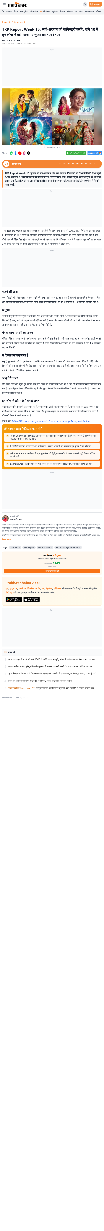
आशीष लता (17, 519)
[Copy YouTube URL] (20, 153)
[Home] (17, 4)
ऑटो (80, 11)
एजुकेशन (55, 11)
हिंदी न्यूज (10, 592)
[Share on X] (28, 153)
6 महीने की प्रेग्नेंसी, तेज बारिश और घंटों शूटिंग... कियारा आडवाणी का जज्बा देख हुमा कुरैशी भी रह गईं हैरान (50, 446)
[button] (52, 116)
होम (3, 11)
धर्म (43, 588)
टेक (76, 11)
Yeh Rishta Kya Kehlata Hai (68, 547)
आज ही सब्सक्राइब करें (52, 571)
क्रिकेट (49, 588)
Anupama (15, 547)
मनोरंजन (70, 11)
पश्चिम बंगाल (34, 11)
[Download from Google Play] (14, 599)
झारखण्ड (9, 11)
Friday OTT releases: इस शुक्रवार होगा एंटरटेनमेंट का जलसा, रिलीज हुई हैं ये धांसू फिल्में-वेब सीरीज (51, 421)
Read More (6, 539)
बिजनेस (62, 11)
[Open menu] (4, 4)
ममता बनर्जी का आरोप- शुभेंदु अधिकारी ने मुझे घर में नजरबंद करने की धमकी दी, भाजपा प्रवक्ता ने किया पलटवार (50, 666)
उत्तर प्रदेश (23, 11)
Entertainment (18, 22)
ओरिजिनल (46, 11)
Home (4, 22)
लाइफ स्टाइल (89, 11)
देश (7, 588)
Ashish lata (14, 40)
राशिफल (98, 11)
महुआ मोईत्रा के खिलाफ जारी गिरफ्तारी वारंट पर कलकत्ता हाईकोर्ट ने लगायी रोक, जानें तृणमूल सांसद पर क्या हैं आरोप (52, 673)
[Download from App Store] (31, 599)
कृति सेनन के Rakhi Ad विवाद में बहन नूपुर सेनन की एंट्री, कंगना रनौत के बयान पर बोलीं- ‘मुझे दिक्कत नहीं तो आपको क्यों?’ (52, 455)
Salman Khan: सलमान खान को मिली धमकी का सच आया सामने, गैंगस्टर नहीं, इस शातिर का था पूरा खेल (51, 463)
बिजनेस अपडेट (33, 588)
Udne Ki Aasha (45, 547)
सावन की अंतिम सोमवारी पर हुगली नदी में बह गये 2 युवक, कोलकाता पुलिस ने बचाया (40, 680)
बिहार (16, 11)
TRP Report (29, 547)
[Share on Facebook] (15, 153)
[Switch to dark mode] (85, 4)
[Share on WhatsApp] (11, 153)
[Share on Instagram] (24, 153)
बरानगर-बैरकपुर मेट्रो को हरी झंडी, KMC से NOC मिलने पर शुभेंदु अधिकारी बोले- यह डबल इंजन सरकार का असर (52, 659)
